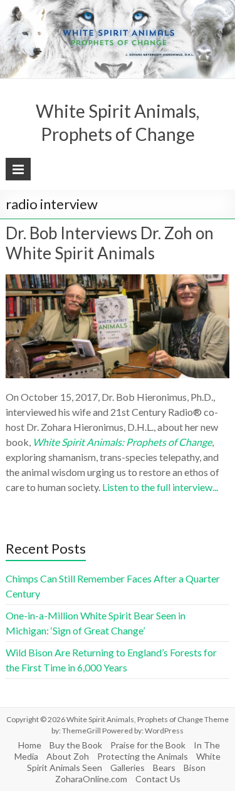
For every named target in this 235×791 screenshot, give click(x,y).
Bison (195, 767)
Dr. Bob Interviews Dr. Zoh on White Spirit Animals (110, 243)
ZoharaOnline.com (91, 778)
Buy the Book (76, 745)
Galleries (127, 767)
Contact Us (157, 778)
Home (29, 745)
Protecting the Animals (142, 756)
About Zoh (67, 756)
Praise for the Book (147, 745)
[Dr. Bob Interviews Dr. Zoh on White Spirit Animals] (117, 280)
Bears (164, 767)
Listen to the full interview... (160, 487)
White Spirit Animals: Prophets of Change (122, 442)
